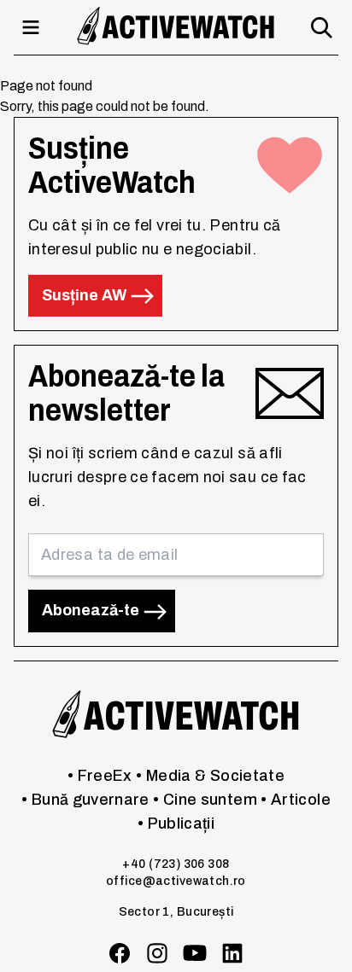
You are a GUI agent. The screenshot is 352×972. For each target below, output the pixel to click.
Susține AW (86, 295)
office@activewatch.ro (176, 881)
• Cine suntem (205, 799)
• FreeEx (99, 775)
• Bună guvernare (85, 799)
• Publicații (176, 823)
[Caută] (321, 27)
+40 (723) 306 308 (175, 864)
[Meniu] (31, 27)
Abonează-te (92, 610)
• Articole (296, 799)
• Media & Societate (210, 775)
